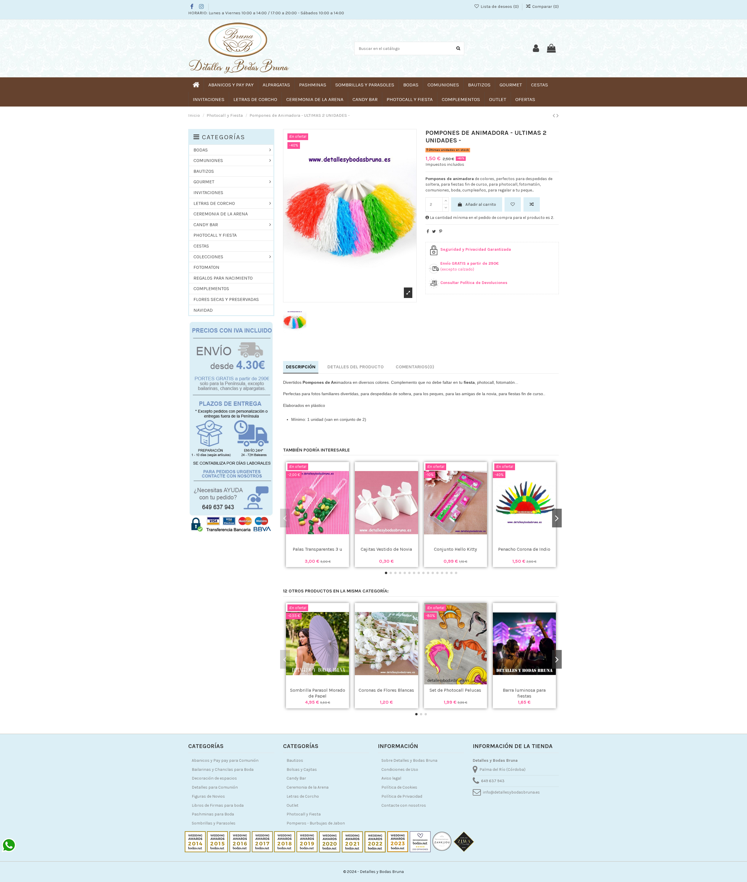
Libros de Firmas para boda (218, 805)
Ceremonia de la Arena (308, 787)
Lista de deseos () (499, 6)
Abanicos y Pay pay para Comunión (225, 760)
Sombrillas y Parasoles (213, 823)
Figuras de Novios (208, 796)
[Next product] (557, 115)
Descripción (300, 366)
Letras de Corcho (303, 796)
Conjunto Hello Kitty (455, 549)
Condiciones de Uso (399, 769)
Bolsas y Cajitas (302, 769)
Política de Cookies (399, 787)
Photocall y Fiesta (304, 814)
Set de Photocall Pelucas (455, 690)
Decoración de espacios (214, 778)
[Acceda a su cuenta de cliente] (536, 48)
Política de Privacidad (401, 796)
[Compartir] (428, 231)
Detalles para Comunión (215, 787)
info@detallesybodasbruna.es (511, 792)
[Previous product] (554, 115)
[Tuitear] (434, 231)
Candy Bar (296, 778)
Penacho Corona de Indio (524, 549)
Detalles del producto (355, 366)
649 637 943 (493, 780)
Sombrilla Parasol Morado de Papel (317, 692)
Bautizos (295, 760)
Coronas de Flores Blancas (386, 690)
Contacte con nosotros (403, 805)
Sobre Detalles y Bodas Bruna (409, 760)
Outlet (293, 805)
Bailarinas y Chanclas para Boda (223, 769)
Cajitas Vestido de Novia (386, 549)
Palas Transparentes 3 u (317, 549)
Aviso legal (391, 778)
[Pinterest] (440, 231)
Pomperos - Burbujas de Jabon (316, 823)
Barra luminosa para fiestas (524, 692)
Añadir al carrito (480, 204)
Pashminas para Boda (213, 814)
